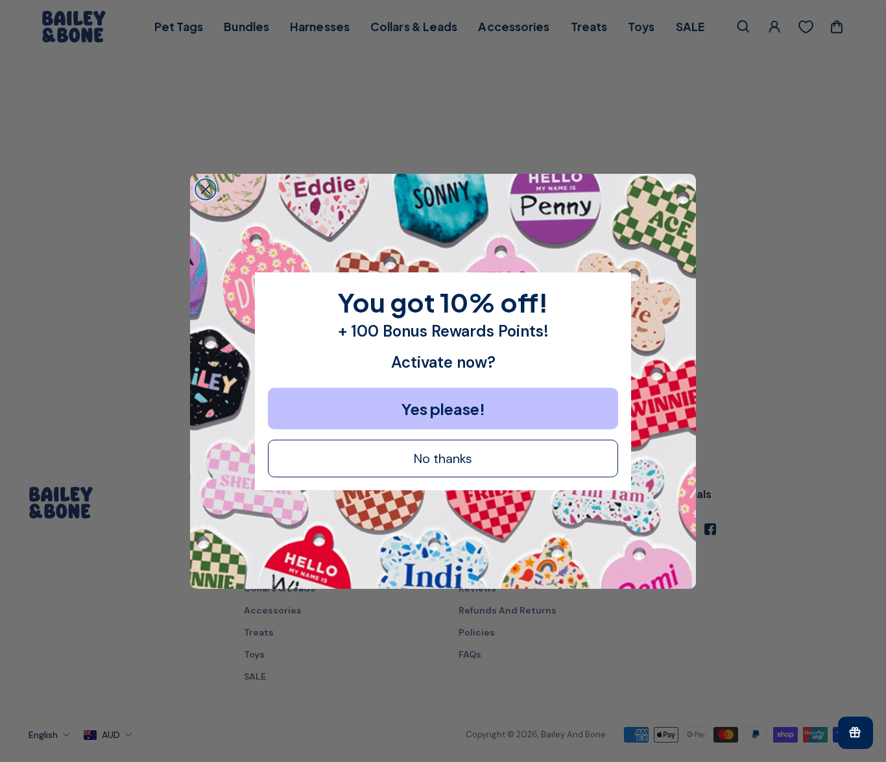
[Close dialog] (205, 189)
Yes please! (443, 408)
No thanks (443, 458)
